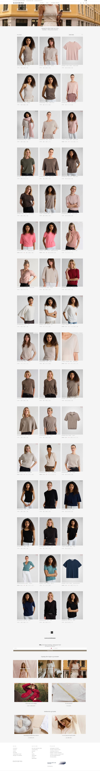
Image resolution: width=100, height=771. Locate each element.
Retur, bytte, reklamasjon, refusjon (37, 748)
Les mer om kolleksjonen (49, 638)
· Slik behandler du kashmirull (54, 751)
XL (27, 67)
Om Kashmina (15, 748)
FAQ (32, 752)
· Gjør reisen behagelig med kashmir (55, 755)
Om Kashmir (15, 749)
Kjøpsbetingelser (34, 758)
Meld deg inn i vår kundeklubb (17, 755)
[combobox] (51, 648)
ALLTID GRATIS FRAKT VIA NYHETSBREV (19, 0)
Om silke (14, 751)
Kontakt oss (33, 751)
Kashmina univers (55, 2)
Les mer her (31, 737)
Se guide (69, 705)
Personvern (33, 756)
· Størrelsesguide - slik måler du (54, 748)
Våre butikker (15, 752)
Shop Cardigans (31, 705)
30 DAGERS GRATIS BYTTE (38, 0)
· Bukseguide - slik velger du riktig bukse (55, 752)
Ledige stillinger (34, 755)
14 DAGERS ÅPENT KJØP (29, 0)
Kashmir (42, 2)
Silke (47, 2)
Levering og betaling (35, 749)
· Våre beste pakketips (53, 756)
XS (21, 67)
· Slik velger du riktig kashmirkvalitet (55, 749)
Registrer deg (50, 650)
